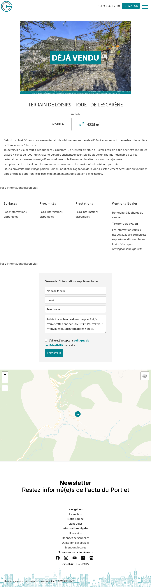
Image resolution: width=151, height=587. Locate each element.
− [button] (5, 380)
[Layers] (145, 376)
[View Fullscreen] (5, 388)
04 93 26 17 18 (109, 5)
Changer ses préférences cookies (20, 580)
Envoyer (54, 353)
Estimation (131, 6)
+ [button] (5, 374)
